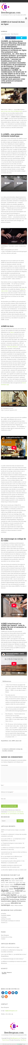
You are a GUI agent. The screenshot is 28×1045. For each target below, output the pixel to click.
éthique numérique (18, 905)
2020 (10, 740)
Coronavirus (7, 884)
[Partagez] (10, 37)
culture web (18, 740)
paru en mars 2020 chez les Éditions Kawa (11, 111)
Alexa (10, 880)
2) (7, 214)
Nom (2, 785)
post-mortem (15, 893)
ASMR (13, 740)
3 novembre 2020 (5, 34)
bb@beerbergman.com (11, 1010)
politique (8, 893)
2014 (12, 878)
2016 (16, 879)
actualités (3, 913)
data (2, 886)
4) (5, 297)
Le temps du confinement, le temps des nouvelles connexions (12, 749)
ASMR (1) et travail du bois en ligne (10, 830)
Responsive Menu (26, 18)
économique (7, 903)
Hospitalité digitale (6, 915)
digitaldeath (6, 886)
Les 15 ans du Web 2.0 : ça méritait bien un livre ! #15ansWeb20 (13, 955)
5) (11, 429)
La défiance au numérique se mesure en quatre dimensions (13, 962)
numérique (4, 31)
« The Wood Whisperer (12, 346)
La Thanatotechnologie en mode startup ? (12, 843)
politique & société (6, 919)
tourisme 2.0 (4, 922)
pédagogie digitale (8, 895)
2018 (21, 878)
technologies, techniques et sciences (10, 920)
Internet (19, 891)
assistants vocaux (12, 882)
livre (24, 891)
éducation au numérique (11, 904)
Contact (3, 939)
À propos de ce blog (6, 937)
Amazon (13, 880)
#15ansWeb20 (4, 740)
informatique (12, 891)
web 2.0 (2, 903)
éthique (12, 905)
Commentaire (4, 765)
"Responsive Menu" (1, 1)
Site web (3, 798)
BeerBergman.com (11, 12)
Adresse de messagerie (7, 792)
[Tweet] (21, 37)
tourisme (23, 899)
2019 (2, 880)
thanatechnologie (14, 899)
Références (7, 681)
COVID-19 (11, 884)
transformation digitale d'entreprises (13, 901)
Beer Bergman (14, 34)
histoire (11, 889)
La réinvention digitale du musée (9, 869)
